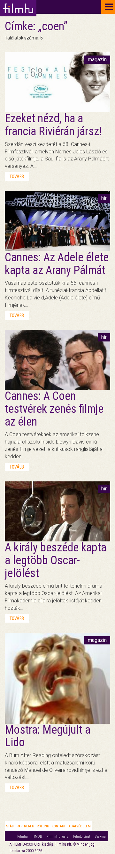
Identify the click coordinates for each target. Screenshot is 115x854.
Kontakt (58, 826)
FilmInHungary (57, 836)
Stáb (10, 826)
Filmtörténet (81, 836)
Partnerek (25, 826)
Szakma (100, 836)
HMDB (37, 836)
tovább (17, 176)
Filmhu (22, 836)
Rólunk (43, 826)
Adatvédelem (79, 826)
